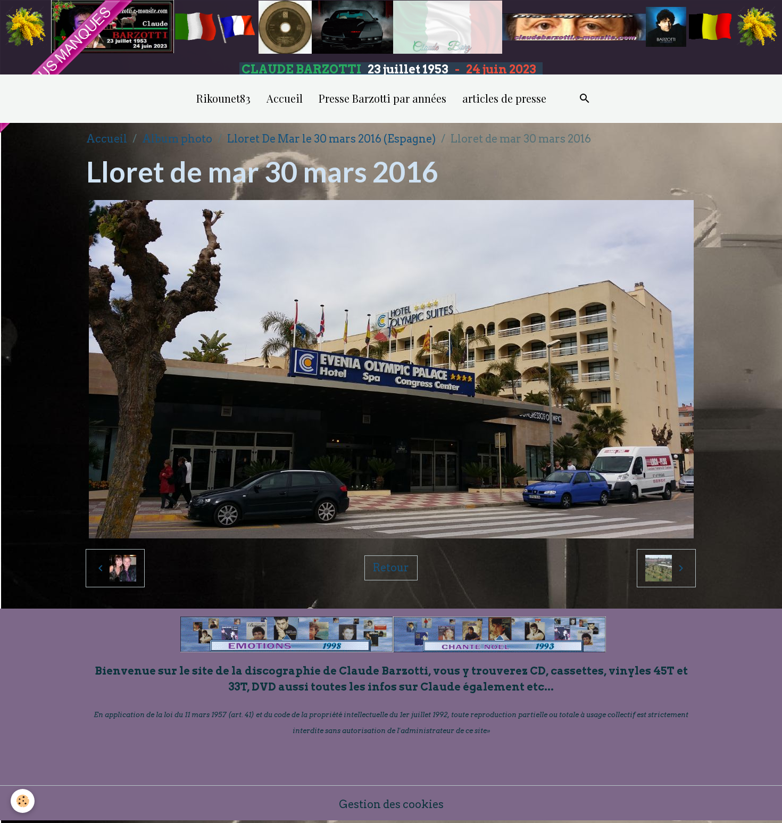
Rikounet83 (223, 98)
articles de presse (504, 98)
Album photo (177, 138)
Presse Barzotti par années (382, 98)
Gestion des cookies (391, 804)
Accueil (285, 98)
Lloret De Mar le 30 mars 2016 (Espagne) (331, 138)
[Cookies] (23, 801)
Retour (391, 567)
